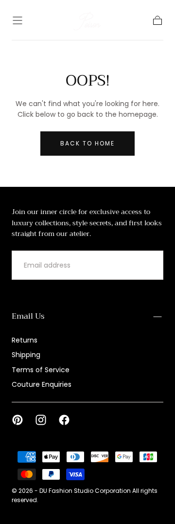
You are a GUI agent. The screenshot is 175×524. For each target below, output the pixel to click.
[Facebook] (64, 420)
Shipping (26, 355)
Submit (137, 265)
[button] (17, 20)
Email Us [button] (28, 316)
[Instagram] (41, 420)
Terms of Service (41, 370)
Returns (24, 340)
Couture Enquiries (41, 384)
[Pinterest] (17, 420)
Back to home (87, 143)
